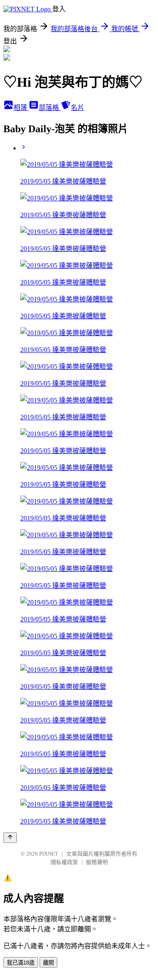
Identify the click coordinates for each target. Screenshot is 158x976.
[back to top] (10, 837)
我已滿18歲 (21, 963)
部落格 (50, 107)
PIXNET (48, 854)
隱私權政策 (64, 862)
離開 (48, 963)
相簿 (21, 107)
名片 (77, 107)
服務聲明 (97, 862)
